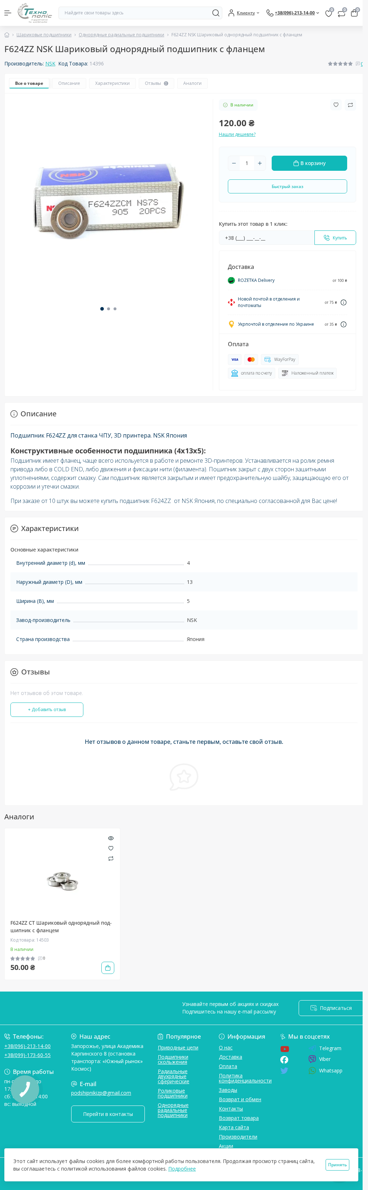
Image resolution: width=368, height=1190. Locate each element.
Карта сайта (234, 1127)
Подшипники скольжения (173, 1059)
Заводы (228, 1089)
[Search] (216, 13)
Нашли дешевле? (237, 134)
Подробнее (182, 1168)
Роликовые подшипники (173, 1093)
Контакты (231, 1108)
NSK (50, 63)
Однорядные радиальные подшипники (121, 35)
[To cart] (107, 968)
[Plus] (260, 163)
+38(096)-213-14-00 (27, 1046)
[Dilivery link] (343, 302)
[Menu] (8, 12)
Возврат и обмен (240, 1099)
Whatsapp (330, 1070)
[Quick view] (111, 838)
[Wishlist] (111, 848)
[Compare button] (350, 105)
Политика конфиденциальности (245, 1078)
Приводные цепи (178, 1047)
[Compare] (111, 858)
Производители (238, 1136)
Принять (337, 1165)
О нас (226, 1047)
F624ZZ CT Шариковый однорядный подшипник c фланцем (61, 926)
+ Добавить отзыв (47, 709)
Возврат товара (239, 1118)
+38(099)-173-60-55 (27, 1055)
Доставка (230, 1056)
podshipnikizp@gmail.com (101, 1092)
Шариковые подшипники (44, 35)
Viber (325, 1059)
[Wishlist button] (336, 104)
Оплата (228, 1066)
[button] (102, 309)
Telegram (330, 1048)
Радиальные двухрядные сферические (173, 1076)
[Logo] (34, 13)
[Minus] (234, 163)
